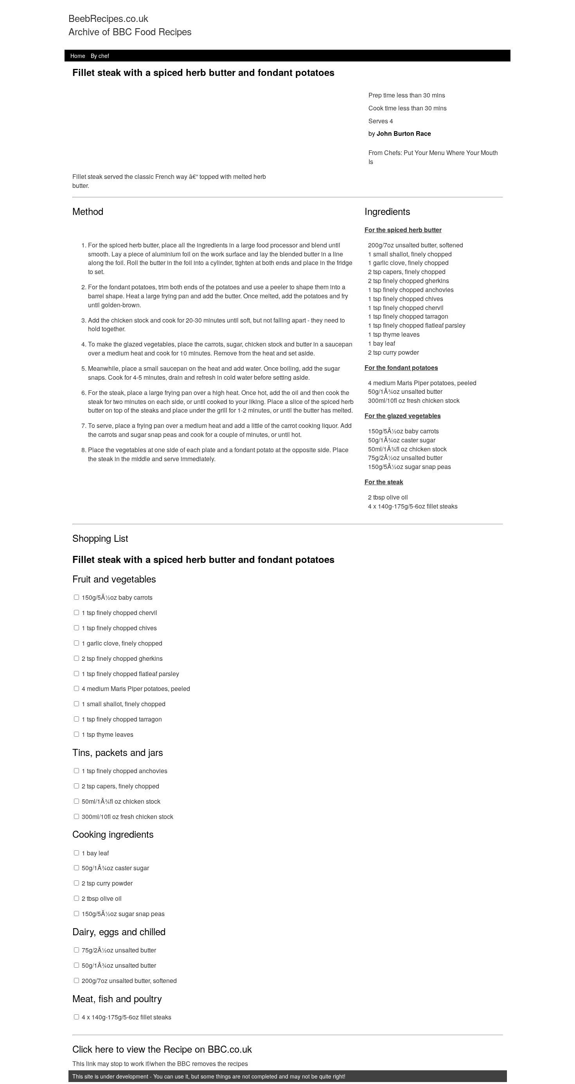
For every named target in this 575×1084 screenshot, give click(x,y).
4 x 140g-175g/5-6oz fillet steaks (126, 1016)
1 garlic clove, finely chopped (122, 643)
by (399, 133)
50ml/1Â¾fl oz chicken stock (121, 801)
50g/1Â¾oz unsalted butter (119, 965)
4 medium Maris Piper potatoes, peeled (136, 688)
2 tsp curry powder (107, 882)
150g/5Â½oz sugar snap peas (123, 913)
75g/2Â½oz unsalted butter (119, 949)
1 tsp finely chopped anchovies (124, 770)
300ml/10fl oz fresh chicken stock (127, 816)
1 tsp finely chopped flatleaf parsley (130, 673)
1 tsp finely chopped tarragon (122, 718)
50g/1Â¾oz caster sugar (115, 867)
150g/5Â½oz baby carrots (117, 597)
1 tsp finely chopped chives (119, 627)
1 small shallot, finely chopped (123, 703)
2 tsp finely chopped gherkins (122, 658)
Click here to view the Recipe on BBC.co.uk (162, 1048)
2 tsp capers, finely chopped (120, 785)
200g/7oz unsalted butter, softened (129, 980)
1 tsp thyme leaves (107, 734)
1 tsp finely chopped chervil (119, 612)
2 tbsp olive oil (102, 898)
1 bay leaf (95, 852)
